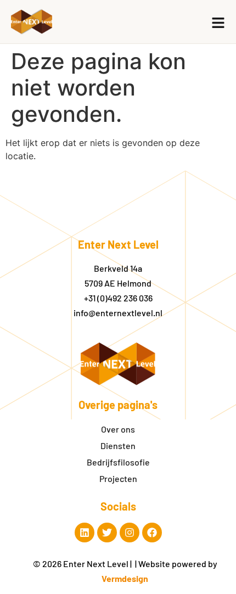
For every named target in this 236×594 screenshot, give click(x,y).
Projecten (118, 478)
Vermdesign (125, 578)
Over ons (118, 429)
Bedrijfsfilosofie (118, 462)
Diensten (118, 445)
